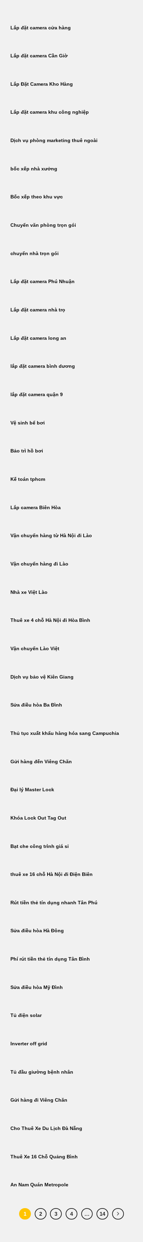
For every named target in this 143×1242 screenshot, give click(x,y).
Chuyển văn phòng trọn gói (43, 225)
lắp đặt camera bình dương (42, 366)
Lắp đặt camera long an (38, 338)
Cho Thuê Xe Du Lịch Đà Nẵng (46, 1128)
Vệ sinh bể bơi (27, 423)
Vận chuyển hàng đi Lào (39, 564)
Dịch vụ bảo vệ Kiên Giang (42, 677)
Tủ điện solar (26, 1015)
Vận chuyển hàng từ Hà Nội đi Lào (51, 535)
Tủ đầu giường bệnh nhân (41, 1072)
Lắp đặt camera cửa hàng (40, 27)
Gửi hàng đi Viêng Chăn (38, 1100)
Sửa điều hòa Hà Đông (37, 930)
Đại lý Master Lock (32, 789)
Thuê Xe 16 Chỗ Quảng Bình (44, 1156)
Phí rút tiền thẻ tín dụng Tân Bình (50, 959)
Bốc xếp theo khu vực (36, 196)
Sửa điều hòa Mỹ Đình (36, 987)
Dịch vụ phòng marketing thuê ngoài (54, 140)
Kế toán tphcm (27, 479)
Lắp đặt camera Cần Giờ (39, 55)
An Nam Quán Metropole (39, 1184)
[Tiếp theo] (118, 1214)
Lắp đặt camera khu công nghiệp (49, 112)
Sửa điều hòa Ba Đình (36, 705)
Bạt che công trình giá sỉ (39, 846)
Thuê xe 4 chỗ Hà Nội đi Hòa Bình (50, 620)
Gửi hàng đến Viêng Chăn (41, 761)
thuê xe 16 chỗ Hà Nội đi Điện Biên (51, 874)
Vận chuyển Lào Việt (34, 648)
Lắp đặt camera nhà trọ (37, 309)
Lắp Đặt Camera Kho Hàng (41, 84)
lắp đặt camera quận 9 (36, 394)
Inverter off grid (28, 1043)
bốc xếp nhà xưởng (33, 168)
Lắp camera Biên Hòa (35, 507)
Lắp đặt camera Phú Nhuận (42, 281)
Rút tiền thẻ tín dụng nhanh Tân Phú (54, 902)
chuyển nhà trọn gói (34, 253)
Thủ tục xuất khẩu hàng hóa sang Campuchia (64, 733)
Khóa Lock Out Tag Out (38, 818)
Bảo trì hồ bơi (26, 451)
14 (102, 1214)
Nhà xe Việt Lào (29, 592)
